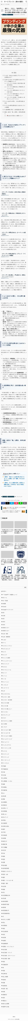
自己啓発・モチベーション (9, 955)
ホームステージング (7, 739)
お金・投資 (5, 633)
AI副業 (4, 603)
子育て (4, 832)
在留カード (5, 808)
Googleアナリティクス (8, 609)
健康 (4, 784)
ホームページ (6, 742)
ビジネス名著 (6, 702)
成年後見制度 (6, 868)
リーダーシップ (6, 760)
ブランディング (10, 14)
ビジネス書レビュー (7, 708)
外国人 (4, 820)
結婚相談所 (5, 943)
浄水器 (4, 898)
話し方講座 (5, 976)
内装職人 (5, 787)
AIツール (5, 597)
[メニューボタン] (1, 1)
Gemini (4, 606)
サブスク (5, 666)
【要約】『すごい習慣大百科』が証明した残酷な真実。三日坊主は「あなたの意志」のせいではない (14, 484)
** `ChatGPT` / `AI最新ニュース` (10, 594)
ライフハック (6, 757)
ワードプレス (6, 763)
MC (3, 618)
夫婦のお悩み (6, 826)
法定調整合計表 (6, 895)
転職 (4, 991)
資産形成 (5, 985)
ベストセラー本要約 (7, 736)
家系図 (4, 838)
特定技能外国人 (6, 913)
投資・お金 (5, 874)
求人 (4, 892)
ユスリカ (5, 751)
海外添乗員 (5, 901)
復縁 (4, 856)
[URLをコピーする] (25, 503)
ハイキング (5, 684)
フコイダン (5, 711)
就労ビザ (5, 841)
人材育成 (5, 778)
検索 (25, 587)
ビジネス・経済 (6, 696)
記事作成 (5, 973)
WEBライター (6, 627)
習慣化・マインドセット (8, 946)
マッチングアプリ (7, 745)
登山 (4, 922)
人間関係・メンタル (7, 781)
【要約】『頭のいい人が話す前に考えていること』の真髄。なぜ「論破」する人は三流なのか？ (14, 478)
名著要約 (5, 802)
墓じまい (5, 814)
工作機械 (5, 847)
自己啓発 (5, 949)
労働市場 (5, 790)
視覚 (4, 970)
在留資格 (5, 811)
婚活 (4, 829)
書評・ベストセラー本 (8, 880)
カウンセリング (6, 648)
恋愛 (4, 862)
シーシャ (5, 675)
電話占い (5, 1000)
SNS (4, 624)
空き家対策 (5, 931)
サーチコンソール (7, 669)
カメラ (4, 651)
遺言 (4, 997)
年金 (4, 853)
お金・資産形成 (6, 636)
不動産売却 (5, 769)
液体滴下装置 (6, 904)
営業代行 (5, 805)
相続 (4, 928)
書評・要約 (5, 883)
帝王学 (4, 850)
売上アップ (5, 817)
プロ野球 (5, 724)
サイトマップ (6, 663)
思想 (4, 859)
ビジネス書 (4, 14)
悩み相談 (5, 865)
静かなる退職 (6, 1003)
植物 (4, 889)
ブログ (4, 717)
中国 (4, 772)
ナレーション (6, 681)
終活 (4, 934)
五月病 (4, 775)
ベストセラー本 (6, 733)
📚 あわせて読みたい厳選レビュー (15, 115)
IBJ (3, 612)
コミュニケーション (7, 660)
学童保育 (5, 835)
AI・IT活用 (5, 600)
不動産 (4, 766)
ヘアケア (5, 727)
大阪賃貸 (5, 823)
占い (4, 793)
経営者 (4, 937)
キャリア (5, 654)
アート (4, 642)
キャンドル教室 (6, 657)
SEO (4, 621)
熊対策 (4, 907)
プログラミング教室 (7, 721)
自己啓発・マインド (7, 952)
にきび (4, 639)
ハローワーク (6, 687)
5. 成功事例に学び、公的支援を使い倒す (14, 109)
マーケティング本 (7, 748)
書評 (4, 877)
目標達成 (5, 925)
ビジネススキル (6, 693)
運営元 (14, 1016)
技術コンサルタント (7, 871)
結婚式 (4, 940)
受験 (4, 799)
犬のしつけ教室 (6, 919)
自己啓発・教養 (6, 958)
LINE (4, 615)
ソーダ (4, 678)
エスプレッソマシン (7, 645)
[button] (3, 503)
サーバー (5, 672)
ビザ (4, 690)
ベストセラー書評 (7, 730)
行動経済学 (5, 964)
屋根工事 (5, 844)
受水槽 (4, 796)
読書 (4, 982)
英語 (4, 961)
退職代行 (5, 994)
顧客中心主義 (6, 1006)
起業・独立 (5, 988)
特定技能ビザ (6, 910)
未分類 (4, 886)
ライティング (6, 754)
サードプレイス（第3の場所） (14, 1)
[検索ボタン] (26, 1)
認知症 (4, 979)
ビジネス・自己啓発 (7, 699)
